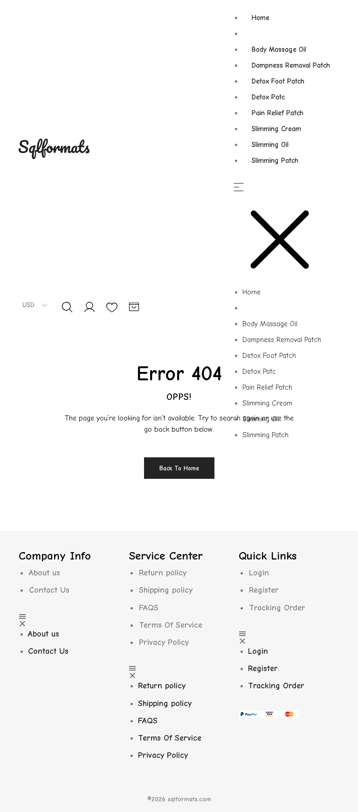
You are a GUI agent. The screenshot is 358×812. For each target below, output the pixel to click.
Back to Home (179, 468)
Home (260, 18)
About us (44, 573)
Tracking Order (277, 608)
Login (259, 573)
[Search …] (67, 307)
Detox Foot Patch (278, 81)
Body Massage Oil (279, 49)
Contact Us (49, 590)
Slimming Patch (275, 160)
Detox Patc (268, 97)
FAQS (148, 608)
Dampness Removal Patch (291, 65)
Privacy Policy (164, 642)
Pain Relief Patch (277, 113)
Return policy (162, 573)
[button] (286, 234)
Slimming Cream (276, 129)
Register (264, 590)
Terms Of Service (170, 625)
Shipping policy (166, 590)
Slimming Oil (270, 144)
